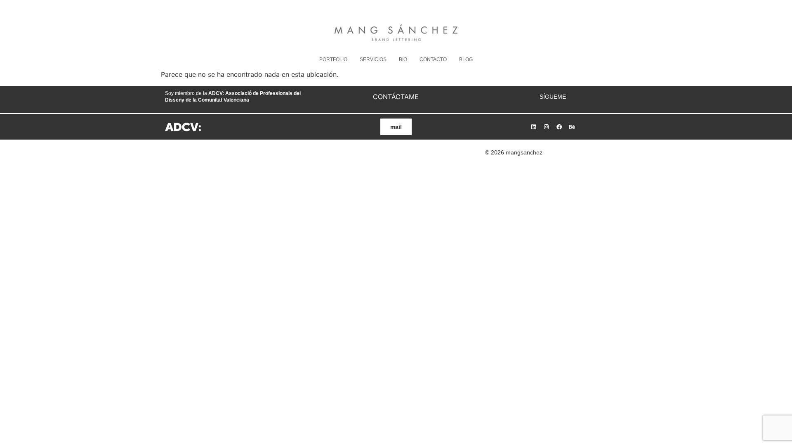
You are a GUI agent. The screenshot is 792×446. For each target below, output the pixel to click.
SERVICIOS (373, 59)
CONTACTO (433, 59)
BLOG (466, 59)
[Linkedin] (533, 126)
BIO (403, 59)
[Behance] (571, 126)
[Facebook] (559, 126)
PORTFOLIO (333, 59)
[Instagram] (546, 126)
